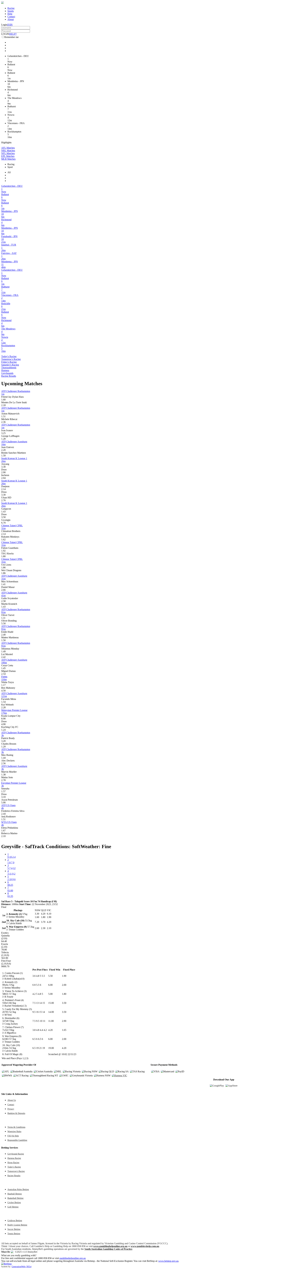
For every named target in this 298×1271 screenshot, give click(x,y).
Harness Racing (14, 1158)
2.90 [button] (3, 472)
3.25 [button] (3, 433)
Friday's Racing (9, 362)
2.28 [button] (3, 707)
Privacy (10, 1109)
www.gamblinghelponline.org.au (110, 1246)
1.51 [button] (3, 416)
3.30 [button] (3, 466)
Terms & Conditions (16, 1127)
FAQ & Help (13, 1136)
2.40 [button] (3, 634)
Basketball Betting (15, 1198)
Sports (10, 11)
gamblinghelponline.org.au (72, 1258)
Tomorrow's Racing (11, 359)
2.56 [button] (3, 763)
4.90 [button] (3, 724)
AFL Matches (8, 147)
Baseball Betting (14, 1193)
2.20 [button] (3, 450)
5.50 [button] (3, 623)
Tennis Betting (13, 1233)
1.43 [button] (3, 511)
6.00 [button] (50, 985)
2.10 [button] (3, 836)
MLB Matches (8, 159)
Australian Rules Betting (18, 1189)
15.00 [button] (51, 1003)
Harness (5, 370)
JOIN (10, 24)
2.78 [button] (3, 780)
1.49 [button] (3, 651)
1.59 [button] (3, 455)
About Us (11, 1100)
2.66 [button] (3, 590)
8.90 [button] (3, 718)
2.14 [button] (3, 489)
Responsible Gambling (17, 1140)
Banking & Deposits (16, 1113)
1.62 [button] (3, 539)
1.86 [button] (3, 567)
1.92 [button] (3, 550)
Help (9, 13)
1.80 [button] (3, 556)
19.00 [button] (51, 1048)
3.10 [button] (3, 797)
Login (4, 24)
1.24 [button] (3, 729)
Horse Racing (13, 1162)
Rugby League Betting (17, 1225)
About (10, 19)
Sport (10, 167)
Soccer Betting (13, 1229)
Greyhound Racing (15, 1154)
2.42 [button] (3, 657)
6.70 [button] (3, 522)
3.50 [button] (3, 517)
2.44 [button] (3, 813)
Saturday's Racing (10, 364)
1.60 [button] (3, 399)
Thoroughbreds (8, 367)
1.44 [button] (3, 757)
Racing (10, 8)
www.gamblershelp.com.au (145, 1246)
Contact (11, 16)
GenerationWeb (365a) (22, 1266)
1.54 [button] (3, 701)
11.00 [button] (51, 1021)
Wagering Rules (14, 1131)
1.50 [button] (3, 640)
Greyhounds (7, 373)
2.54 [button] (3, 673)
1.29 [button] (3, 746)
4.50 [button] (3, 690)
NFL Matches (8, 153)
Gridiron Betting (14, 1220)
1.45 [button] (3, 668)
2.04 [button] (3, 478)
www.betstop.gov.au (168, 1261)
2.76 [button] (3, 500)
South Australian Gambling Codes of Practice (108, 1249)
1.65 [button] (64, 1030)
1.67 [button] (3, 830)
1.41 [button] (3, 584)
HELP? (13, 34)
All (9, 172)
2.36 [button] (3, 422)
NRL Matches (8, 150)
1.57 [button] (3, 791)
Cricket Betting (14, 1202)
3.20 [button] (3, 741)
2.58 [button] (3, 601)
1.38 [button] (3, 774)
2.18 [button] (3, 405)
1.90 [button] (64, 976)
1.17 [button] (3, 685)
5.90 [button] (3, 802)
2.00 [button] (64, 985)
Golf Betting (12, 1207)
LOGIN (5, 34)
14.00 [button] (51, 1012)
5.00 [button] (50, 994)
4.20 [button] (50, 1030)
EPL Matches (7, 156)
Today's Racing (8, 356)
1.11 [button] (3, 618)
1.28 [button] (3, 438)
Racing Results (8, 376)
